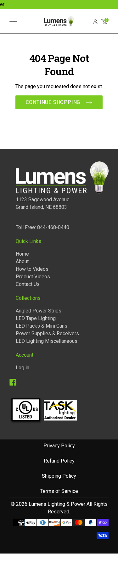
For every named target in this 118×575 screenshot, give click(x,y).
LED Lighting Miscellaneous (46, 341)
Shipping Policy (59, 476)
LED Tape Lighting (36, 318)
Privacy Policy (59, 446)
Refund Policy (59, 461)
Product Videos (33, 277)
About (22, 261)
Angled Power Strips (38, 311)
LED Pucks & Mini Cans (41, 326)
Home (22, 254)
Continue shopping (53, 102)
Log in (22, 368)
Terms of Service (59, 491)
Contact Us (28, 284)
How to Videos (32, 269)
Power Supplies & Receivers (47, 333)
